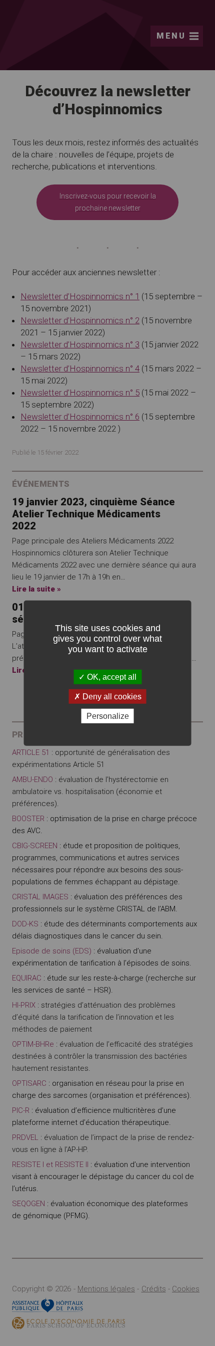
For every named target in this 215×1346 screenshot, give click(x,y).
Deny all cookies (111, 696)
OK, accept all (110, 676)
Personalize (107, 716)
